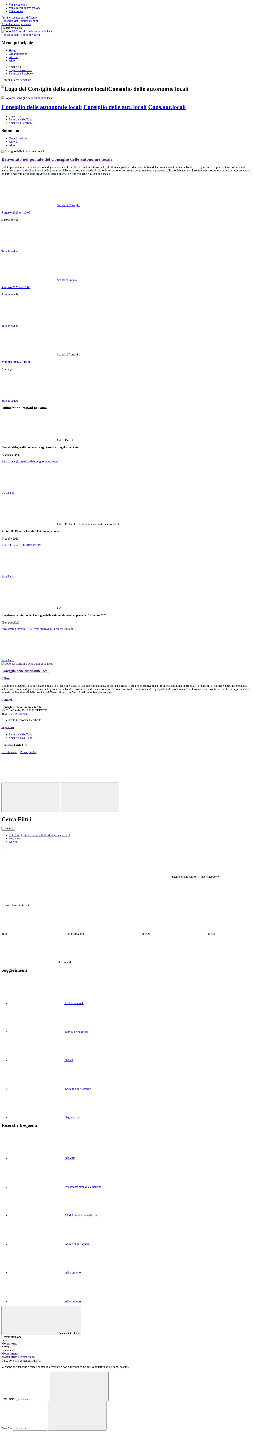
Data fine (6, 1428)
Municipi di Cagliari (76, 1244)
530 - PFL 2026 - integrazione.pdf (21, 544)
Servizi (5, 1340)
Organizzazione (18, 53)
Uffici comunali (74, 1003)
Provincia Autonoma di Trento (19, 17)
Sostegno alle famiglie (77, 1088)
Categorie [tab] (14, 835)
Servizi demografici (76, 1031)
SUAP (68, 1060)
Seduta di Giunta (67, 280)
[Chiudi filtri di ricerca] (30, 797)
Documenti (7, 1350)
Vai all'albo (7, 492)
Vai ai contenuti (18, 4)
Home (12, 50)
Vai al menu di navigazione (25, 7)
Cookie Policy (9, 752)
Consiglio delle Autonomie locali (20, 34)
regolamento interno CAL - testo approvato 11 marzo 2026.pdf (37, 628)
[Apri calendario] (79, 1386)
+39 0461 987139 (17, 713)
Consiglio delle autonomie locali (41, 107)
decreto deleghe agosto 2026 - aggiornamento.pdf (30, 461)
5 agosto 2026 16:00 (15, 212)
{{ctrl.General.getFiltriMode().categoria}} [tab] (45, 835)
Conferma (8, 828)
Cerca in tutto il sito (69, 1333)
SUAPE (69, 1158)
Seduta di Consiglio (68, 205)
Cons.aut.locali (167, 107)
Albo (12, 60)
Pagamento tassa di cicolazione (82, 1186)
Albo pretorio (72, 1272)
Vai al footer (16, 11)
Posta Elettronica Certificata (25, 720)
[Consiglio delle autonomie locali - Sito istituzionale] (27, 98)
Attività (13, 57)
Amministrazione (11, 1336)
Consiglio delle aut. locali (115, 107)
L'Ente (5, 678)
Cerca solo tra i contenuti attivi (19, 1360)
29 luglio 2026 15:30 (16, 361)
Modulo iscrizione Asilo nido (81, 1215)
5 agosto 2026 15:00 (15, 287)
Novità (5, 1346)
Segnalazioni (72, 1117)
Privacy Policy (28, 752)
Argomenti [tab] (15, 838)
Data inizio (7, 1398)
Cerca (4, 848)
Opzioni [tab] (13, 841)
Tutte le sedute (9, 251)
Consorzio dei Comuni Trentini (19, 20)
